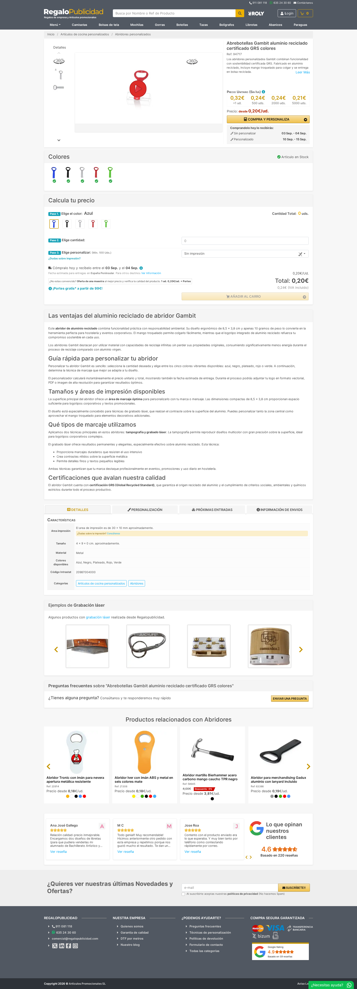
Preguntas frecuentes (205, 926)
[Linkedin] (61, 945)
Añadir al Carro (245, 296)
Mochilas (136, 24)
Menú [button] (54, 24)
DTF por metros (132, 938)
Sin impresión (194, 253)
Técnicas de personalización (210, 932)
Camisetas (79, 24)
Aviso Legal (305, 983)
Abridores (136, 583)
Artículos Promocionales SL (87, 983)
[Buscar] (240, 13)
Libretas (251, 24)
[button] (263, 92)
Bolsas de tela (109, 24)
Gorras (160, 24)
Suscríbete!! (295, 887)
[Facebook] (68, 945)
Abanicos (275, 24)
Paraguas (300, 24)
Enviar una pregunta (290, 698)
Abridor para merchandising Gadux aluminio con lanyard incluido (278, 779)
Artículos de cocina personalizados (101, 583)
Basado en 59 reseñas (280, 956)
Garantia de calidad (135, 932)
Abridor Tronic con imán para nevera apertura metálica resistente (75, 779)
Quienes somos (132, 926)
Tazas (203, 24)
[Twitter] (55, 945)
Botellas (182, 24)
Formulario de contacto (206, 944)
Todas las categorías (204, 951)
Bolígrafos (226, 24)
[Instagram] (75, 945)
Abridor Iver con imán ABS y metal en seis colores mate (144, 779)
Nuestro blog (130, 944)
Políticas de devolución (206, 938)
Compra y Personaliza (268, 119)
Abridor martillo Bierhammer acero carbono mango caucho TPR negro (210, 777)
